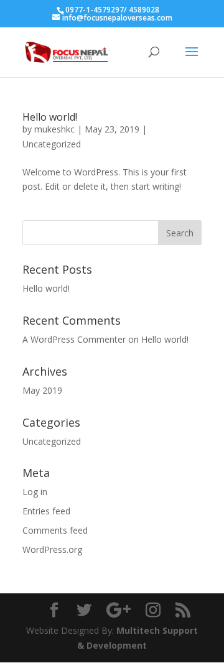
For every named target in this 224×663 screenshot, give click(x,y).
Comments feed (55, 530)
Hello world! (49, 117)
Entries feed (46, 511)
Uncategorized (51, 144)
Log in (34, 492)
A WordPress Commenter (74, 339)
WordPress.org (52, 549)
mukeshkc (54, 129)
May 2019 (42, 390)
